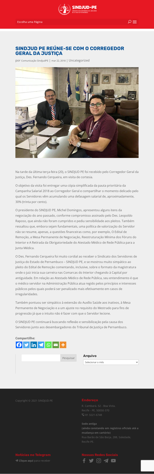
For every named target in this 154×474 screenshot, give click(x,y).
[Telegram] (41, 345)
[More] (63, 345)
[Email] (55, 345)
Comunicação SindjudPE (34, 60)
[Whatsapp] (48, 345)
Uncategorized (79, 60)
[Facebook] (19, 345)
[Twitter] (26, 345)
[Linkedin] (33, 345)
